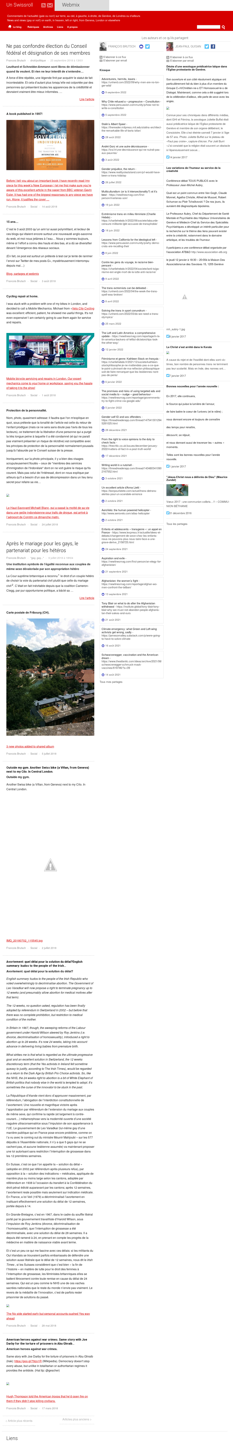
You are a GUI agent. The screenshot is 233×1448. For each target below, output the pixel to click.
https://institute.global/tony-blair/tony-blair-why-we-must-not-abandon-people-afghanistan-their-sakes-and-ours (131, 609)
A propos (72, 27)
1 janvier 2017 (177, 466)
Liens (60, 27)
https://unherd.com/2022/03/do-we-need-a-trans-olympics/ (130, 315)
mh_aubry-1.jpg (175, 329)
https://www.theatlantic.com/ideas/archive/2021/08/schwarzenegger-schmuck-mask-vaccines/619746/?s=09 (132, 664)
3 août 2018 (49, 281)
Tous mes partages (111, 682)
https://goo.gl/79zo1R (28, 1361)
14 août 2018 (49, 206)
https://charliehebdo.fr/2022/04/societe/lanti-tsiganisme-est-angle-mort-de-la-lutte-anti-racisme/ (130, 270)
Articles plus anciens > (77, 1419)
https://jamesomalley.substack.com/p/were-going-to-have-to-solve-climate (131, 636)
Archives (48, 27)
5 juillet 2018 (49, 753)
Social (33, 206)
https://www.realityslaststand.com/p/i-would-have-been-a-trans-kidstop (131, 173)
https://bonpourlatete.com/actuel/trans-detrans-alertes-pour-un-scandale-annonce (129, 492)
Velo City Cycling (83, 308)
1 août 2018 (49, 395)
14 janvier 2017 (178, 157)
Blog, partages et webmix (22, 274)
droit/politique (38, 60)
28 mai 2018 (49, 1325)
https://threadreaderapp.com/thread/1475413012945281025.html (131, 421)
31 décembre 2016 (180, 513)
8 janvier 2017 (177, 336)
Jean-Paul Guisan (188, 46)
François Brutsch (121, 46)
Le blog (16, 27)
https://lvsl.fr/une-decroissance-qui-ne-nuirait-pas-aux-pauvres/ (131, 151)
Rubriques (33, 27)
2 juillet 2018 (49, 948)
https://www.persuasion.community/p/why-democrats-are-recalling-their (131, 244)
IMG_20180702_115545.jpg (24, 940)
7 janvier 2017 (177, 375)
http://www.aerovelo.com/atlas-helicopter (126, 513)
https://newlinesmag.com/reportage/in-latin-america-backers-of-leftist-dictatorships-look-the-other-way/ (131, 339)
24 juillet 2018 (50, 524)
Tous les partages (176, 524)
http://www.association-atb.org (209, 252)
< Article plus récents (18, 1421)
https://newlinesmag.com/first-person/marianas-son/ (123, 196)
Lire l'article (87, 99)
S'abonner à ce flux (114, 57)
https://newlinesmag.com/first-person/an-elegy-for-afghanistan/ (131, 563)
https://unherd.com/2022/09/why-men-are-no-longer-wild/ (131, 83)
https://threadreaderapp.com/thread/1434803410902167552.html (131, 469)
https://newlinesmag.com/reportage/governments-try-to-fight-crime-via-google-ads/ (131, 399)
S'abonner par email (114, 60)
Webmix (71, 5)
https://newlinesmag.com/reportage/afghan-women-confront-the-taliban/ (129, 585)
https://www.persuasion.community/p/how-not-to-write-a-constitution (131, 106)
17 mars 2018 (50, 1408)
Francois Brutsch (16, 60)
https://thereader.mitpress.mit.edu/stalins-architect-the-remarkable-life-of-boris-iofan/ (132, 128)
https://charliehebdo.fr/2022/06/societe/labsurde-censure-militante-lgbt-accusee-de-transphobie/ (130, 222)
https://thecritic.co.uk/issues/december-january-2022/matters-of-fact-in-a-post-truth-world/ (130, 447)
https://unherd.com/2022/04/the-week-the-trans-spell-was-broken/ (130, 292)
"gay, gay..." (37, 558)
